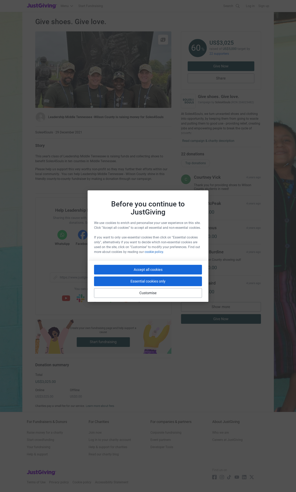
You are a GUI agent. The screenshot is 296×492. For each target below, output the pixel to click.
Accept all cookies (148, 269)
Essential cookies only (148, 281)
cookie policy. (154, 252)
